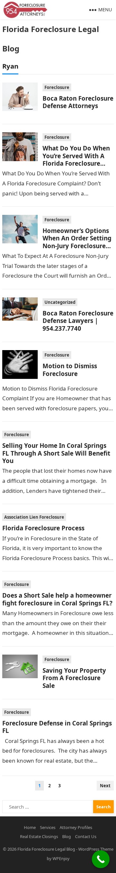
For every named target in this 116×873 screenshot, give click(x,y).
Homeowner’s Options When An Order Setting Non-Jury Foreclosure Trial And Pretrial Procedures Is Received (77, 246)
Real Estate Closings (39, 836)
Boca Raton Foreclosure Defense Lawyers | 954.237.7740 (78, 320)
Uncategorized (59, 302)
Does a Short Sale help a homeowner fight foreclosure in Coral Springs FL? (57, 599)
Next (105, 786)
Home (30, 827)
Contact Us (85, 836)
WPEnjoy (61, 858)
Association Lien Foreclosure (34, 517)
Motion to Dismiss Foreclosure (70, 369)
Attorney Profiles (76, 827)
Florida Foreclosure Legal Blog (50, 39)
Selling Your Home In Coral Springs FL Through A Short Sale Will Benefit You (56, 453)
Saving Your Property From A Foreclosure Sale (74, 678)
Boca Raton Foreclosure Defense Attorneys (78, 102)
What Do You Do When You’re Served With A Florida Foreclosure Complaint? (76, 159)
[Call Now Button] (101, 859)
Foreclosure (56, 87)
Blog (66, 836)
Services (47, 827)
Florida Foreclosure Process (43, 528)
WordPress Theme (95, 849)
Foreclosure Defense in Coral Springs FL (57, 727)
